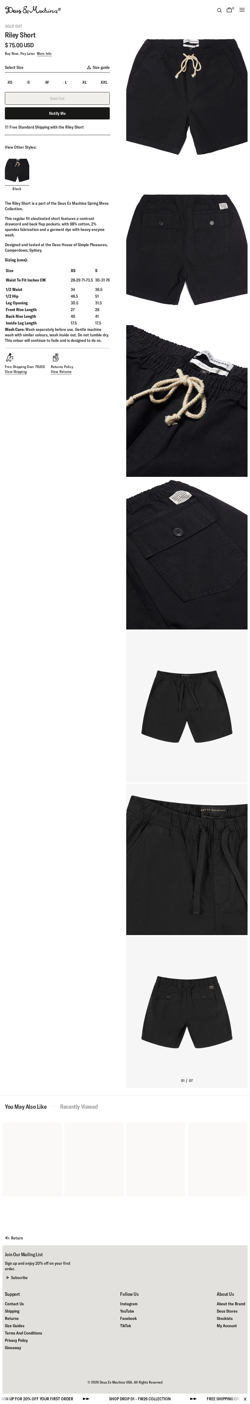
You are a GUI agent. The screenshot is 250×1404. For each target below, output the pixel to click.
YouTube (127, 1311)
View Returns (61, 371)
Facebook (128, 1318)
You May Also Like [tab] (25, 1106)
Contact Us (14, 1303)
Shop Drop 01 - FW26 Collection (106, 1399)
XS (10, 82)
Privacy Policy (16, 1340)
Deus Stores (227, 1311)
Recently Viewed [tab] (79, 1106)
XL (84, 82)
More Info (44, 53)
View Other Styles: (20, 147)
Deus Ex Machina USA (116, 1382)
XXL (104, 82)
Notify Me (57, 113)
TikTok (125, 1325)
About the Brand (231, 1303)
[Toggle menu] (242, 9)
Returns (12, 1318)
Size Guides (14, 1325)
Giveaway (13, 1347)
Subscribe (19, 1277)
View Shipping (16, 371)
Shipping (12, 1311)
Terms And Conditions (23, 1333)
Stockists (225, 1318)
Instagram (129, 1303)
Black (16, 188)
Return (17, 1238)
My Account (227, 1325)
